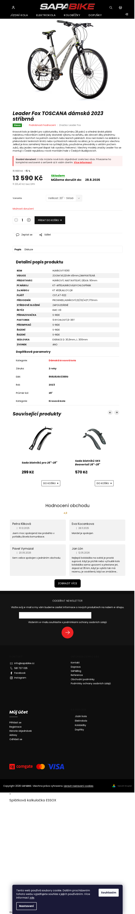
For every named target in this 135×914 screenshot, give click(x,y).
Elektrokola (81, 720)
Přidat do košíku (48, 220)
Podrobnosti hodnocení (42, 125)
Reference (77, 675)
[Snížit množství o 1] (16, 221)
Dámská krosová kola (62, 360)
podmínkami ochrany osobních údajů (85, 622)
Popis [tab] (17, 249)
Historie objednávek (20, 731)
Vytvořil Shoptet (125, 786)
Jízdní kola (81, 716)
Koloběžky (80, 725)
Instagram (20, 677)
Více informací (83, 162)
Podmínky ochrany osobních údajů (91, 683)
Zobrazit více (67, 583)
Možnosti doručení (23, 208)
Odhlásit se (15, 739)
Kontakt (75, 662)
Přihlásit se (68, 632)
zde (32, 898)
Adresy (13, 735)
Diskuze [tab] (29, 249)
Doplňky (79, 729)
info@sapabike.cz (24, 663)
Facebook (20, 673)
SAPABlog (76, 671)
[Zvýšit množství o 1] (29, 221)
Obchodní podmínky (82, 679)
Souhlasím (108, 892)
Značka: (70, 125)
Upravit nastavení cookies (78, 786)
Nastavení (26, 906)
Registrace (15, 726)
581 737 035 (20, 668)
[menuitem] (19, 15)
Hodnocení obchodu (67, 506)
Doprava (76, 667)
